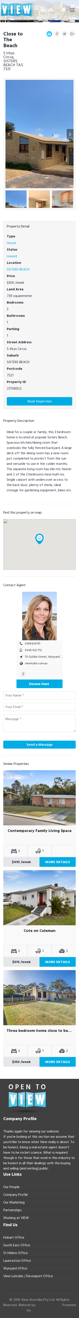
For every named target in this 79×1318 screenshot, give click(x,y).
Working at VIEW (16, 1217)
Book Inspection (40, 401)
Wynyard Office (15, 1268)
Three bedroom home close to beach (39, 1031)
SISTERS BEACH (18, 269)
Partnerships (12, 1210)
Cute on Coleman (40, 931)
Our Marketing (14, 1202)
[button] (8, 134)
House (11, 243)
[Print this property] (49, 34)
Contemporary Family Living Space (40, 831)
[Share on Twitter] (64, 34)
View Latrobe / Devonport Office (28, 1276)
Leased (12, 256)
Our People (11, 1187)
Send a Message (40, 744)
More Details (57, 862)
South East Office (16, 1245)
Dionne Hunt (39, 684)
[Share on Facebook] (57, 34)
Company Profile (15, 1194)
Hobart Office (13, 1237)
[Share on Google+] (72, 34)
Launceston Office (17, 1260)
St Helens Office (15, 1253)
